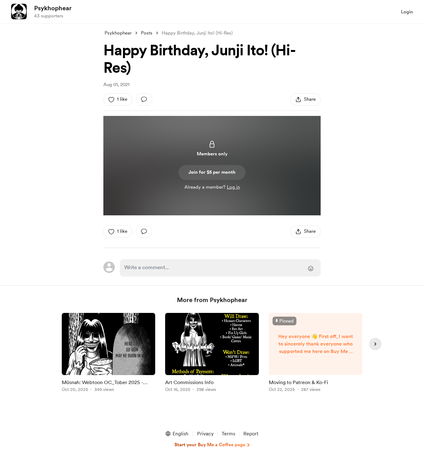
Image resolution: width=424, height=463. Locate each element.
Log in (233, 187)
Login (407, 12)
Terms (228, 434)
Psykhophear (53, 8)
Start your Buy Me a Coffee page (209, 444)
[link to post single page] (108, 353)
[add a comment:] (144, 99)
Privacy (205, 434)
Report (250, 434)
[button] (176, 434)
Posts (146, 33)
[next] (375, 344)
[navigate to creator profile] (19, 11)
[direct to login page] (220, 268)
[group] (108, 353)
